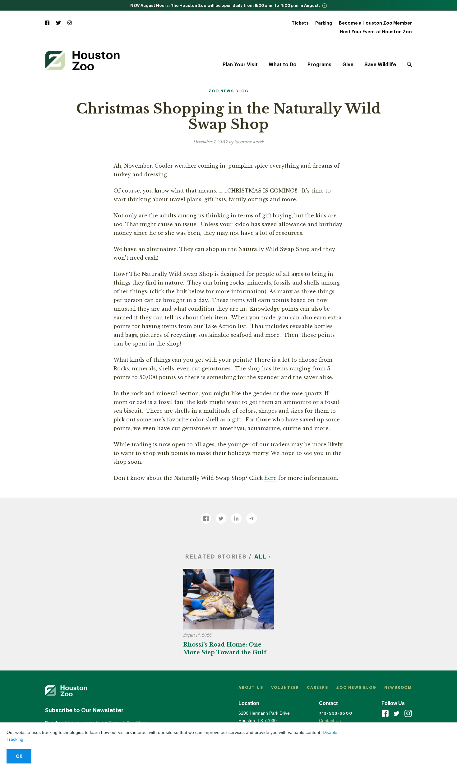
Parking (323, 23)
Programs (319, 64)
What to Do (283, 64)
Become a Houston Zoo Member (375, 23)
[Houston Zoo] (82, 60)
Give (347, 64)
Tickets (300, 23)
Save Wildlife (380, 64)
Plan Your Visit (240, 64)
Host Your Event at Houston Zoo (376, 32)
